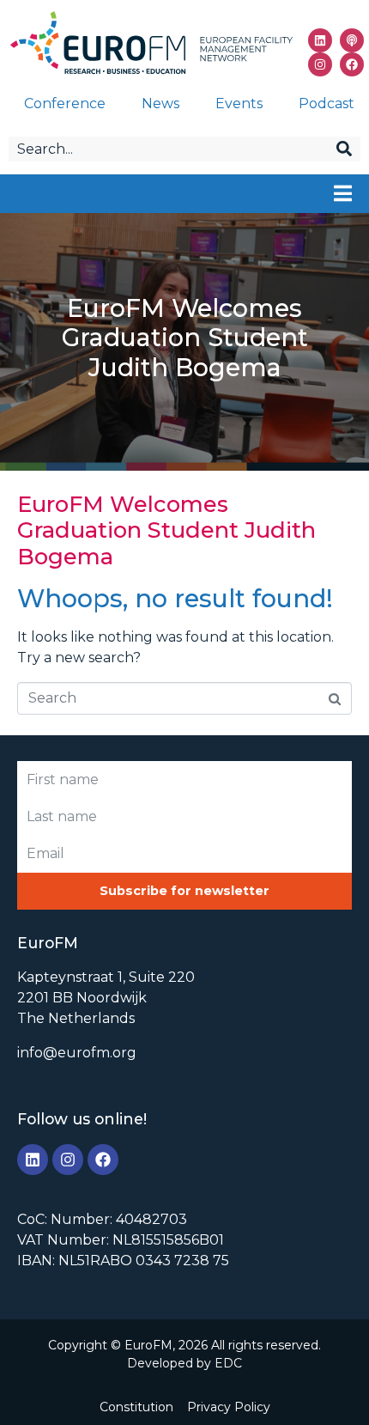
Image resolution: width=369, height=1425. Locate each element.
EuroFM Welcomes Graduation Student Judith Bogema (166, 529)
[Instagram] (320, 64)
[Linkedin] (320, 40)
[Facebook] (352, 64)
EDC (228, 1363)
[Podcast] (352, 40)
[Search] (344, 149)
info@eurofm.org (76, 1052)
